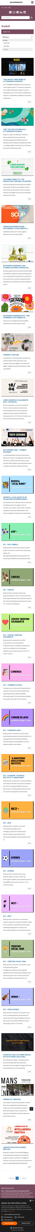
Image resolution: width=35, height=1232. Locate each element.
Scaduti (6, 49)
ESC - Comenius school (12, 685)
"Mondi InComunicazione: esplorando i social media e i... (16, 227)
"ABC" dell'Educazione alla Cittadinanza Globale (14, 130)
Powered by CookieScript (17, 1230)
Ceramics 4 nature (11, 354)
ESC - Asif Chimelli (10, 544)
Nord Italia (6, 43)
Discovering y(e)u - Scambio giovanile (14, 451)
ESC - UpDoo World (11, 1009)
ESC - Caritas (8, 589)
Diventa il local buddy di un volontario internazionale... (15, 498)
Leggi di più (11, 1211)
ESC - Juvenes (8, 871)
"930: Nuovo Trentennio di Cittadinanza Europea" (14, 80)
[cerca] (32, 17)
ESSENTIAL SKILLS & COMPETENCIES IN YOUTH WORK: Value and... (17, 1055)
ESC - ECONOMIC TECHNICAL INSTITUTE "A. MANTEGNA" (14, 776)
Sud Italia (6, 46)
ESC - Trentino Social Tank (14, 961)
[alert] (17, 1215)
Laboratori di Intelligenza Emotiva (14, 1148)
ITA (3, 8)
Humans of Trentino (12, 1099)
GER (6, 8)
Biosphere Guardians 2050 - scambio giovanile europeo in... (16, 266)
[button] (17, 1228)
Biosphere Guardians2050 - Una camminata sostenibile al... (16, 316)
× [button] (33, 1200)
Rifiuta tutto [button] (26, 1223)
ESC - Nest (7, 916)
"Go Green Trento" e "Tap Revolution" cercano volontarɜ (17, 180)
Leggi (29, 102)
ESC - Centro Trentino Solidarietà (12, 636)
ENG (9, 8)
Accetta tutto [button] (9, 1223)
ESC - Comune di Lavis (12, 730)
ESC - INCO (7, 823)
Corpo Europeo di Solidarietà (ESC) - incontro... (15, 401)
